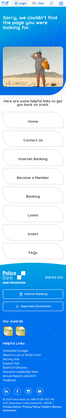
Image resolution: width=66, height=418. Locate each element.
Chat (40, 3)
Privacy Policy (31, 406)
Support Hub (11, 363)
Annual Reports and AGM (19, 376)
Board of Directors (15, 367)
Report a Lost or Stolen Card (21, 355)
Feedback (9, 380)
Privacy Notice (12, 406)
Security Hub (11, 359)
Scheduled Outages (15, 350)
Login (22, 3)
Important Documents (36, 306)
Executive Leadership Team (20, 371)
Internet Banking (35, 294)
